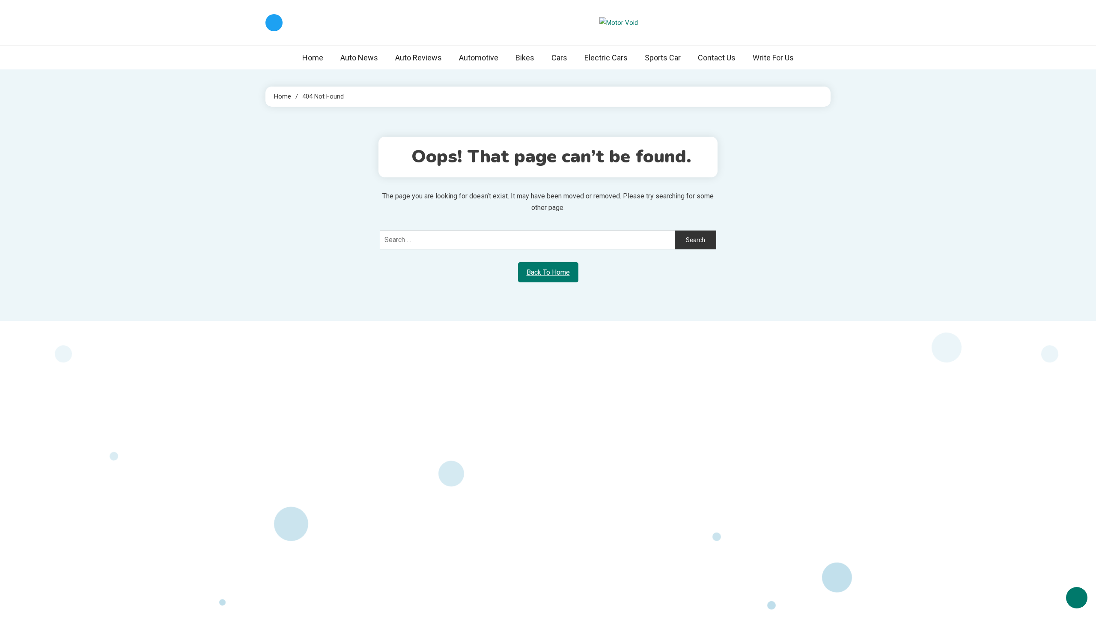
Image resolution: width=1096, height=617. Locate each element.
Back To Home (548, 272)
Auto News (359, 57)
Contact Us (717, 57)
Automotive (478, 57)
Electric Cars (606, 57)
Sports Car (663, 57)
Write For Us (773, 57)
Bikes (524, 57)
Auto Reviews (418, 57)
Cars (559, 57)
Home (312, 57)
